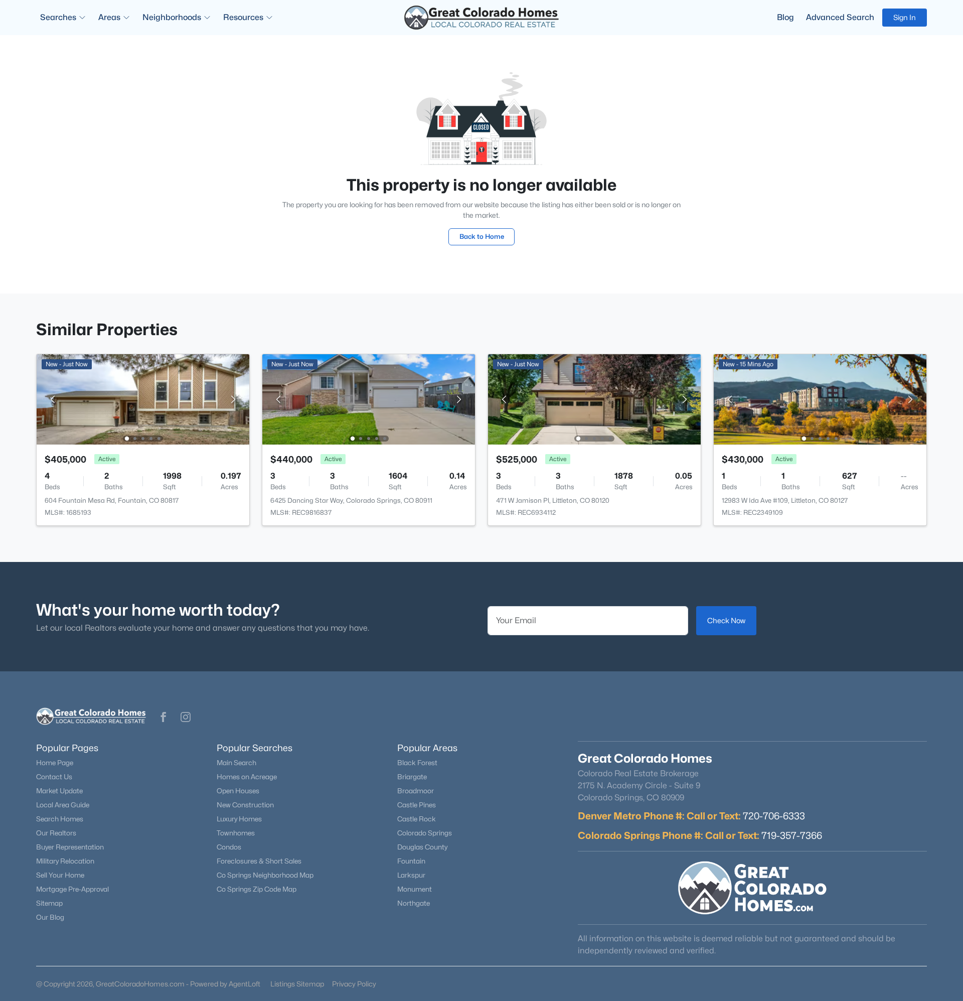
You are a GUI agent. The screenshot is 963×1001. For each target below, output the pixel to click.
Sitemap (49, 903)
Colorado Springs (424, 833)
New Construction (245, 805)
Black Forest (417, 763)
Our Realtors (56, 833)
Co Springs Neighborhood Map (265, 875)
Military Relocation (65, 861)
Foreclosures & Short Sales (259, 861)
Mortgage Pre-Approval (72, 889)
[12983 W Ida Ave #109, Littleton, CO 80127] (820, 398)
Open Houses (238, 791)
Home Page (54, 763)
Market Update (59, 791)
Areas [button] (109, 17)
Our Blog (50, 917)
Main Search (236, 763)
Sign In (904, 17)
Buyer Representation (70, 847)
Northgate (413, 903)
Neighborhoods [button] (171, 17)
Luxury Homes (239, 819)
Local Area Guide (62, 805)
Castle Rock (416, 819)
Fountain (411, 861)
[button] (163, 717)
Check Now (726, 620)
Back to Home (481, 236)
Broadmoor (415, 791)
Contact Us (54, 777)
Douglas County (422, 847)
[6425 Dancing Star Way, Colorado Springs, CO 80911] (368, 398)
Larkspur (411, 875)
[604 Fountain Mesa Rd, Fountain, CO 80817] (143, 398)
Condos (229, 847)
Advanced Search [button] (840, 17)
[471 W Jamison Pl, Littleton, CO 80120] (594, 398)
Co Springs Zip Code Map (256, 889)
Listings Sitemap (297, 983)
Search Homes (59, 819)
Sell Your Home (60, 875)
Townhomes (236, 833)
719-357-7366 (791, 835)
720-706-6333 (774, 816)
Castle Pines (416, 805)
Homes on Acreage (247, 777)
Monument (414, 889)
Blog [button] (785, 17)
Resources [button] (243, 17)
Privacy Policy (354, 983)
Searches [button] (58, 17)
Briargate (412, 777)
